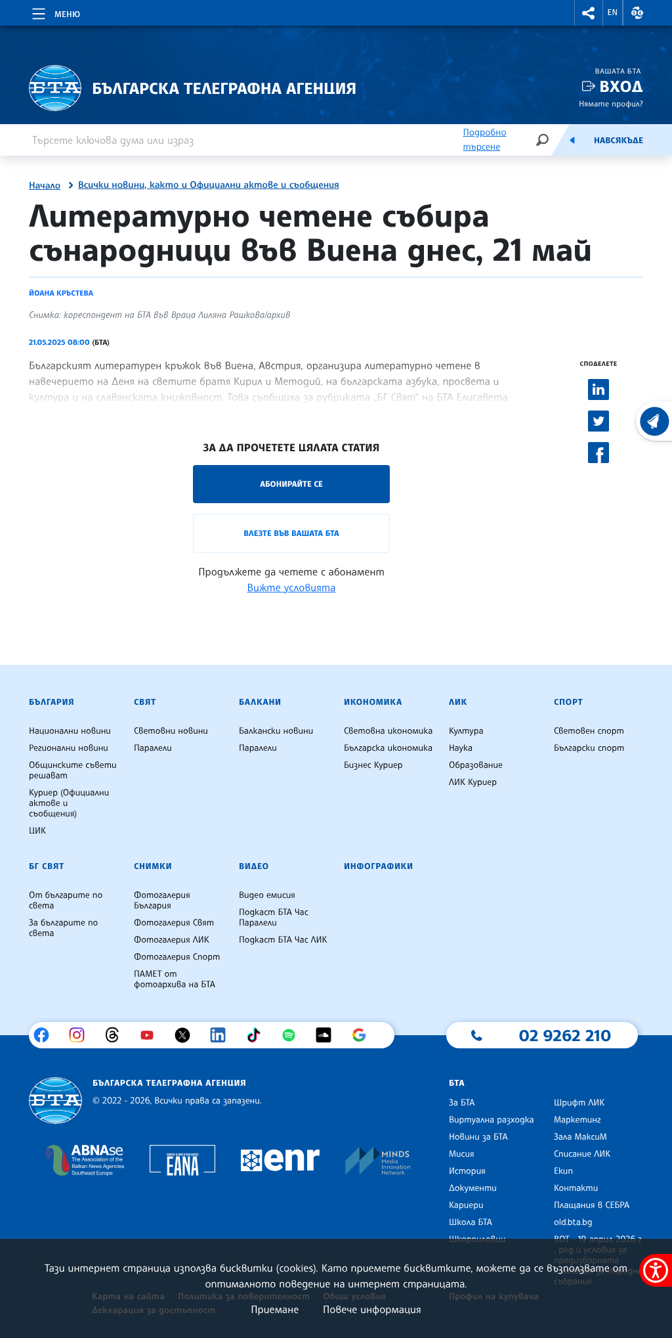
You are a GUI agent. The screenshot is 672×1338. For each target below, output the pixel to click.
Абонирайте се (291, 484)
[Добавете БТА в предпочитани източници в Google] (363, 1035)
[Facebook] (46, 1035)
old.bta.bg (573, 1222)
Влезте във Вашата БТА (291, 533)
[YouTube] (152, 1035)
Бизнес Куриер (373, 765)
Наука (460, 748)
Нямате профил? (611, 103)
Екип (563, 1171)
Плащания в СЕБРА (591, 1205)
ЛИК (458, 702)
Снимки (153, 866)
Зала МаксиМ (580, 1137)
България (51, 702)
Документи (473, 1188)
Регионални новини (68, 748)
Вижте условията (291, 587)
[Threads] (117, 1035)
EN (613, 12)
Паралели (153, 748)
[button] (588, 13)
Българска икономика (388, 748)
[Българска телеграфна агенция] (55, 1100)
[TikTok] (258, 1035)
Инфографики (378, 866)
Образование (476, 765)
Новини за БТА (478, 1137)
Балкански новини (276, 731)
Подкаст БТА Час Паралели (273, 917)
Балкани (260, 702)
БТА (457, 1083)
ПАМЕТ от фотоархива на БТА (174, 979)
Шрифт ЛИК (579, 1103)
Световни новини (171, 731)
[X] (187, 1035)
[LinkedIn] (222, 1035)
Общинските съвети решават (73, 770)
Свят (145, 702)
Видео (254, 866)
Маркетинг (577, 1120)
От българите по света (65, 900)
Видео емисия (267, 895)
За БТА (461, 1103)
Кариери (466, 1205)
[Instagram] (81, 1035)
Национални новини (70, 731)
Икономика (373, 702)
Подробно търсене (484, 139)
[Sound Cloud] (328, 1035)
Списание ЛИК (582, 1154)
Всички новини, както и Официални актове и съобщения (208, 185)
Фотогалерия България (162, 900)
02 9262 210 (565, 1035)
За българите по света (63, 928)
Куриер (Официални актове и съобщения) (69, 803)
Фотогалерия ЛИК (171, 940)
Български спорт (589, 748)
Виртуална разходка (491, 1120)
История (467, 1171)
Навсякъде (618, 140)
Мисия (461, 1154)
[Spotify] (293, 1035)
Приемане (275, 1309)
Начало (44, 186)
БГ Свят (46, 866)
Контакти (576, 1188)
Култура (466, 731)
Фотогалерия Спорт (177, 957)
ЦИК (37, 831)
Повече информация (372, 1309)
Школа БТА (470, 1222)
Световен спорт (589, 731)
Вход (621, 86)
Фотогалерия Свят (174, 923)
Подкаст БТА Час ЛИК (283, 940)
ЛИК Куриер (473, 782)
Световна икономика (388, 731)
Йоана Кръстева (61, 293)
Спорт (568, 702)
